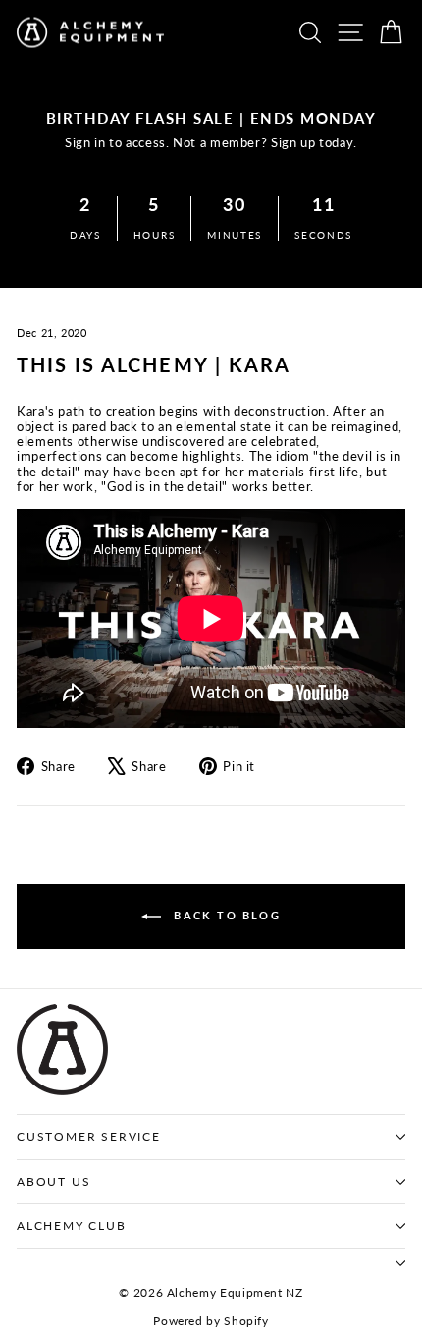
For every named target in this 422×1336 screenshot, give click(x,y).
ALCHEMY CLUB (72, 1225)
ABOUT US (53, 1181)
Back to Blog (225, 915)
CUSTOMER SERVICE (89, 1136)
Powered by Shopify (210, 1320)
